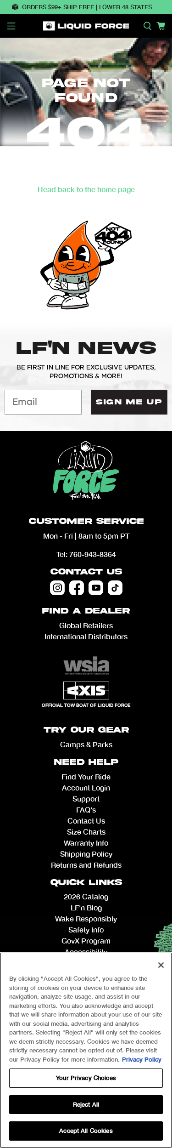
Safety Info (86, 929)
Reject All (86, 1104)
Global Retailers (86, 625)
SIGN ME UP (129, 402)
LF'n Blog (86, 907)
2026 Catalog (86, 896)
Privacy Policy (141, 1059)
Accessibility (86, 951)
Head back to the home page (86, 189)
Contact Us (86, 572)
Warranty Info (86, 842)
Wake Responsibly (86, 918)
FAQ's (86, 809)
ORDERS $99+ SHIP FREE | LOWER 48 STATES (87, 7)
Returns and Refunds (86, 864)
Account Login (86, 787)
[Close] (161, 965)
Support (86, 798)
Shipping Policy (86, 853)
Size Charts (86, 831)
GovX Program (86, 940)
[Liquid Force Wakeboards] (86, 26)
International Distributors (86, 636)
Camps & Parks (86, 744)
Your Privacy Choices (86, 1077)
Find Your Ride (86, 776)
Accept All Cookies (85, 1130)
